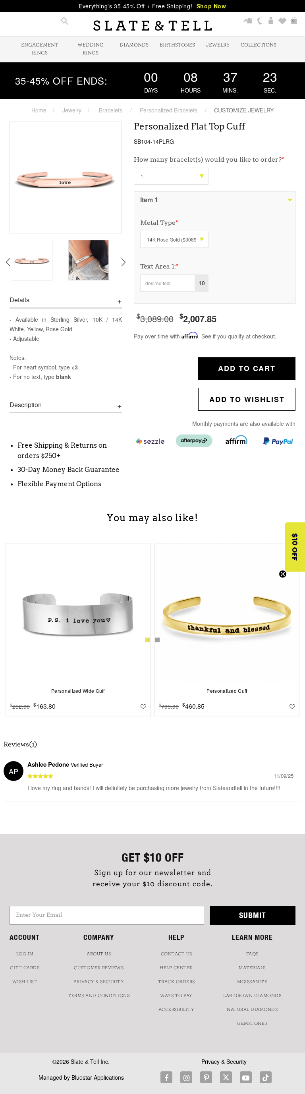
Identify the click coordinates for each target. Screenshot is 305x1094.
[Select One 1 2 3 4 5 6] (171, 176)
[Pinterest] (206, 1077)
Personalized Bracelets (168, 110)
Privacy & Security (224, 1061)
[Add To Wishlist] (143, 706)
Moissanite (252, 981)
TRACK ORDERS (176, 981)
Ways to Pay (176, 995)
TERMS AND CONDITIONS (98, 995)
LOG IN (24, 953)
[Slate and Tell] (152, 25)
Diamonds (134, 45)
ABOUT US (99, 953)
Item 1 (149, 199)
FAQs (252, 953)
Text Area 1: (159, 266)
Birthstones (177, 45)
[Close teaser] (283, 574)
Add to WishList (247, 399)
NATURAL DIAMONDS (252, 1009)
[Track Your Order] (248, 21)
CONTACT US (176, 953)
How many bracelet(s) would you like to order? (209, 159)
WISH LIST (24, 981)
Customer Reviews (99, 967)
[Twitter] (226, 1077)
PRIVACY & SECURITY (98, 981)
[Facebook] (166, 1077)
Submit (252, 915)
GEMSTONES (252, 1023)
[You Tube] (246, 1077)
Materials (252, 967)
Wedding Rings (90, 49)
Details (19, 299)
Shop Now (211, 6)
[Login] (271, 21)
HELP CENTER (176, 967)
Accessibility (176, 1009)
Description (26, 404)
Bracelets (110, 110)
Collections (258, 45)
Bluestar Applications (97, 1077)
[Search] (64, 21)
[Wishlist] (283, 21)
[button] (295, 547)
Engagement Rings (39, 49)
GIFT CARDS (24, 967)
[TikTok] (266, 1077)
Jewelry (218, 45)
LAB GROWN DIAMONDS (252, 995)
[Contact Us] (259, 21)
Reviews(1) (20, 744)
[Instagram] (186, 1077)
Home (38, 110)
